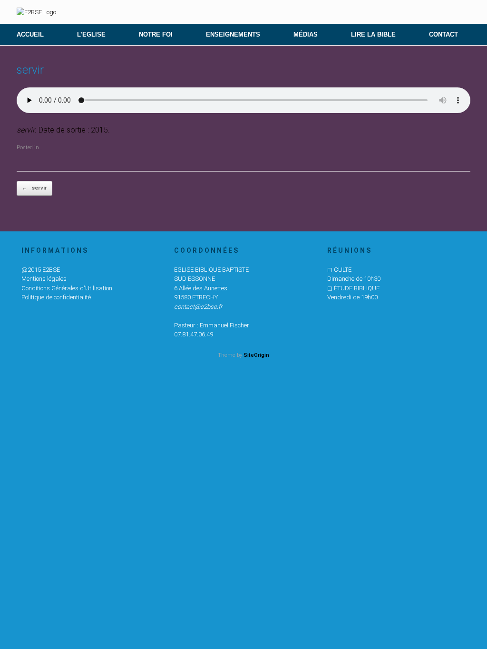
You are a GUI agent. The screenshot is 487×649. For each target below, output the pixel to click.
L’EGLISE (91, 34)
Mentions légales (44, 278)
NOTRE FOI (156, 34)
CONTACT (443, 34)
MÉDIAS (305, 34)
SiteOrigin (256, 355)
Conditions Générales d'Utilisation (66, 288)
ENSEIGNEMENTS (233, 34)
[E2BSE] (36, 12)
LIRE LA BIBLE (373, 34)
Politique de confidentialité (56, 297)
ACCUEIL (30, 34)
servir (34, 188)
